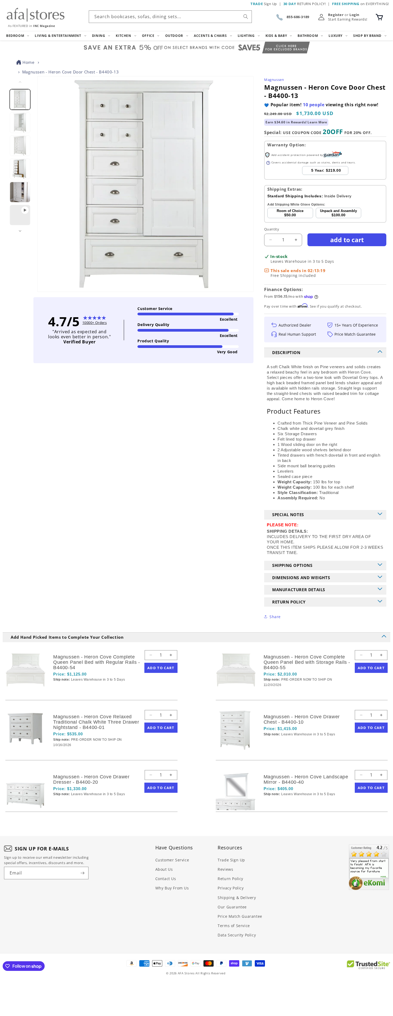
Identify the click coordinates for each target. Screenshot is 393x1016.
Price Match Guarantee (240, 916)
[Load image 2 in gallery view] (20, 122)
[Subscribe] (82, 873)
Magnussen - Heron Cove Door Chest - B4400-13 (70, 71)
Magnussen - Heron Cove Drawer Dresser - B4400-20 (91, 779)
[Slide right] (20, 231)
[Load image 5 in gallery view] (20, 192)
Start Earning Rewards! (347, 19)
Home (28, 62)
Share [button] (275, 616)
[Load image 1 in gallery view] (20, 99)
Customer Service (172, 859)
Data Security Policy (237, 934)
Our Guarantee (232, 906)
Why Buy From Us (172, 888)
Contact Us (165, 878)
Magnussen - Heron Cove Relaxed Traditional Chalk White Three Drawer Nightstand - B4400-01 (96, 722)
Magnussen (274, 79)
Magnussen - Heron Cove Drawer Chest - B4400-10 (302, 719)
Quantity (271, 229)
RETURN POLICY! (304, 3)
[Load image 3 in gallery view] (20, 145)
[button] (379, 17)
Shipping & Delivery (237, 897)
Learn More (317, 122)
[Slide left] (20, 82)
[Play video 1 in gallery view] (20, 215)
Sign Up (264, 3)
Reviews (225, 869)
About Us (164, 869)
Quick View (81, 689)
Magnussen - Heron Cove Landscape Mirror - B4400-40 (306, 779)
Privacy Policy (231, 888)
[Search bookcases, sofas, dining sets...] (246, 16)
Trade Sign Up (231, 859)
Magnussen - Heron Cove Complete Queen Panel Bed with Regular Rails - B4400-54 (96, 662)
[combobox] (170, 17)
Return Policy (230, 878)
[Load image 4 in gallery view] (20, 169)
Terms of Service (234, 925)
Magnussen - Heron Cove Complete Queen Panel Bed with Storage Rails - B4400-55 (307, 662)
